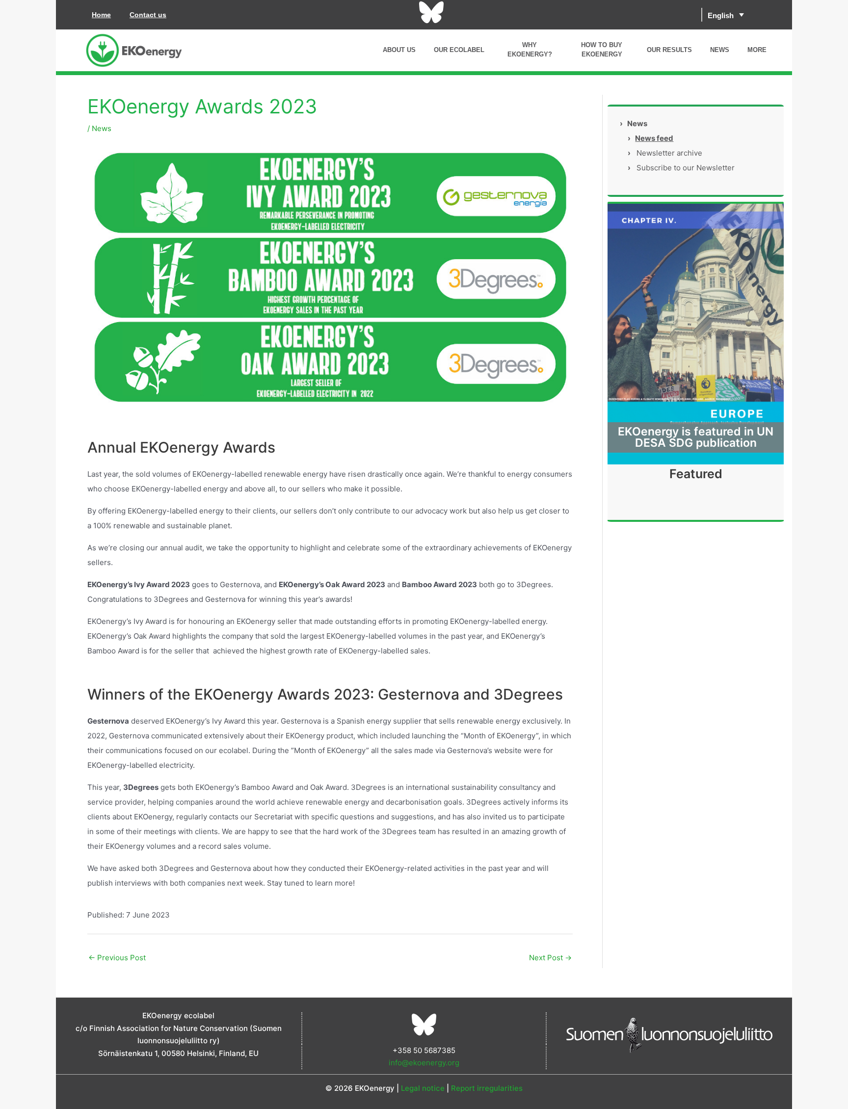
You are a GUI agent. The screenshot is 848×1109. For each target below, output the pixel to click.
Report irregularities (487, 1088)
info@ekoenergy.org (424, 1062)
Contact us (148, 15)
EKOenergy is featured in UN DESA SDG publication (695, 437)
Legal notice (423, 1088)
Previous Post (117, 957)
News (101, 128)
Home (101, 15)
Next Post (550, 957)
